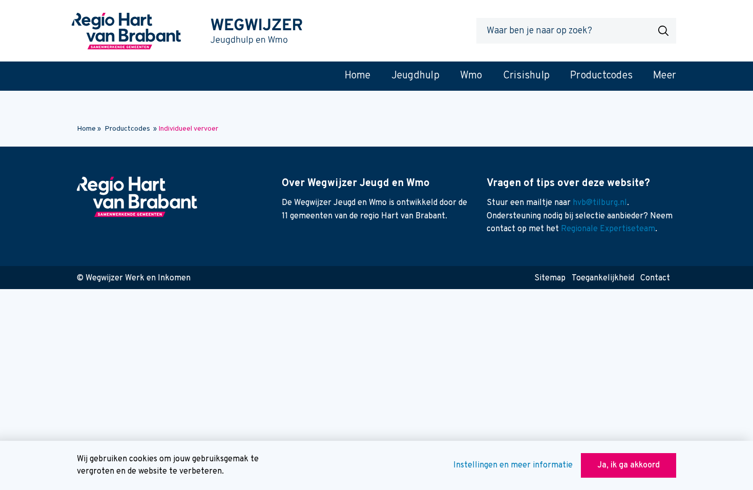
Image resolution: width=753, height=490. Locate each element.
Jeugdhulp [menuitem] (415, 76)
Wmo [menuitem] (471, 76)
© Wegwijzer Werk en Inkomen (134, 278)
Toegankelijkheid (603, 278)
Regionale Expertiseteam (608, 229)
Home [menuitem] (358, 76)
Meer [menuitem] (664, 76)
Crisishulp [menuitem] (526, 76)
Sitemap (550, 278)
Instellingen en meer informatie (513, 465)
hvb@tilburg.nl (600, 203)
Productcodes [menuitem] (601, 76)
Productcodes (127, 129)
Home (86, 129)
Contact (655, 278)
